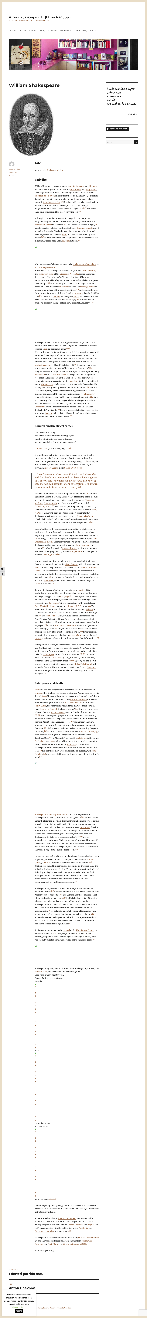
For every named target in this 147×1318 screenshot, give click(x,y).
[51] (43, 695)
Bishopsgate (48, 654)
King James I (76, 551)
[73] (63, 897)
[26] (58, 409)
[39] (71, 596)
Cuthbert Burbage (78, 699)
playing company (82, 545)
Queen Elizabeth (69, 548)
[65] (78, 836)
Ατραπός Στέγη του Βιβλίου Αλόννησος (41, 17)
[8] (79, 192)
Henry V (38, 638)
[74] (59, 904)
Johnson (38, 693)
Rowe (37, 690)
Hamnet (56, 296)
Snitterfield (75, 189)
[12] (65, 224)
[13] (96, 224)
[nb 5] (68, 348)
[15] (79, 240)
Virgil (90, 1225)
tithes (37, 583)
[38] (53, 583)
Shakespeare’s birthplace (84, 264)
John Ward (85, 827)
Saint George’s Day (51, 202)
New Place (48, 580)
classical (66, 241)
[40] (89, 605)
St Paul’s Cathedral (83, 664)
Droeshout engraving (44, 1231)
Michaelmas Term (43, 365)
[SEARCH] (136, 142)
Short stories (66, 31)
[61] (40, 750)
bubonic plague (58, 712)
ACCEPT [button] (19, 1311)
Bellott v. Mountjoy (89, 731)
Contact (94, 31)
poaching (74, 381)
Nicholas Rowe (59, 374)
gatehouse (82, 738)
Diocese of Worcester (69, 274)
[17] (77, 289)
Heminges (44, 709)
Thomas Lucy (47, 384)
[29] (85, 461)
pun (46, 349)
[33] (91, 522)
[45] (43, 638)
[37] (50, 577)
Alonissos (52, 31)
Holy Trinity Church (85, 930)
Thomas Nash (41, 971)
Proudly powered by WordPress (61, 1308)
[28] (70, 448)
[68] (62, 859)
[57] (45, 728)
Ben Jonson (54, 603)
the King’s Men (50, 555)
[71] (52, 891)
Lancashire (40, 407)
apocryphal (40, 374)
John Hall (71, 744)
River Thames (71, 564)
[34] (36, 538)
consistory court (46, 274)
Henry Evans (40, 706)
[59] (52, 741)
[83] (82, 1243)
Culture (22, 31)
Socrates (79, 1225)
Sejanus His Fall (74, 606)
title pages (65, 596)
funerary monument (67, 1218)
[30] (79, 486)
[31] (87, 493)
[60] (77, 744)
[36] (58, 554)
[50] (45, 673)
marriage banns (87, 287)
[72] (60, 894)
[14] (42, 237)
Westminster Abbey (72, 1244)
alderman (92, 186)
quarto (81, 590)
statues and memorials (88, 1237)
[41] (40, 615)
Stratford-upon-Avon (45, 196)
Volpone (89, 609)
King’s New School (43, 225)
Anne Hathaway (88, 271)
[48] (83, 654)
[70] (76, 881)
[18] (40, 296)
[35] (43, 548)
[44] (81, 631)
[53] (76, 708)
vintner (47, 863)
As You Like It (42, 448)
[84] (85, 1243)
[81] (94, 1224)
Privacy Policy (43, 1308)
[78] (54, 933)
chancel (66, 930)
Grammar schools (84, 228)
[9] (62, 202)
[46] (97, 638)
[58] (50, 737)
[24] (81, 393)
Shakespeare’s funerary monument (51, 814)
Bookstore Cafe (14, 169)
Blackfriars (39, 741)
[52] (45, 695)
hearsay (48, 413)
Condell (53, 709)
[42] (45, 625)
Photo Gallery (81, 31)
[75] (49, 910)
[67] (77, 849)
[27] (71, 416)
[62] (44, 753)
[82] (69, 1231)
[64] (82, 817)
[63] (40, 757)
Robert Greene (51, 468)
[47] (81, 654)
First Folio (50, 616)
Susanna (79, 293)
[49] (72, 660)
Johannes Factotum (85, 516)
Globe (37, 567)
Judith (76, 296)
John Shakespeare (76, 186)
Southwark (57, 657)
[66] (81, 836)
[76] (92, 913)
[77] (70, 923)
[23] (88, 387)
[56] (71, 721)
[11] (79, 211)
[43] (56, 628)
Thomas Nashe (50, 503)
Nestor (71, 1225)
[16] (48, 283)
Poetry (42, 31)
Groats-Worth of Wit (73, 468)
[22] (90, 368)
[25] (91, 396)
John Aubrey (89, 394)
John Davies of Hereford (65, 625)
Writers (32, 31)
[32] (53, 506)
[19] (78, 299)
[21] (75, 364)
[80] (50, 1198)
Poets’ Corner (54, 1244)
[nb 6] (54, 1198)
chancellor (64, 287)
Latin (64, 234)
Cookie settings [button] (18, 1307)
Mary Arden (91, 189)
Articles (12, 31)
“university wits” (42, 506)
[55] (39, 715)
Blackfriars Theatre (73, 702)
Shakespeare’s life (55, 170)
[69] (90, 862)
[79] (93, 939)
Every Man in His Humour (46, 606)
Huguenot (91, 667)
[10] (84, 208)
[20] (93, 302)
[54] (36, 715)
